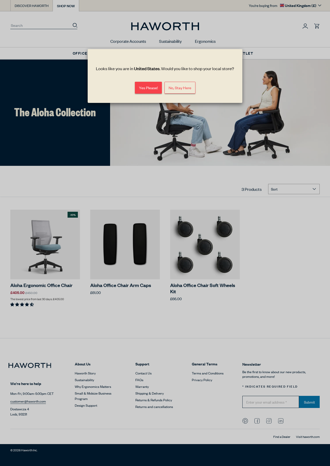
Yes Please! (148, 87)
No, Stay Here (180, 87)
